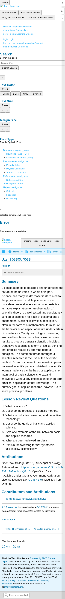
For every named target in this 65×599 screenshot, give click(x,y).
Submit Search (9, 68)
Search (6, 595)
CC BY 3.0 (35, 479)
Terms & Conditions (26, 580)
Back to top (7, 519)
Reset (5, 89)
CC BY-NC (42, 507)
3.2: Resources (9, 507)
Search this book (8, 58)
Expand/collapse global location (61, 251)
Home (16, 251)
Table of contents (15, 272)
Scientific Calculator (16, 172)
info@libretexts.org (13, 587)
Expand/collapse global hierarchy (5, 252)
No (18, 546)
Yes (7, 546)
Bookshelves (36, 251)
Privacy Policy (8, 580)
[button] (11, 195)
